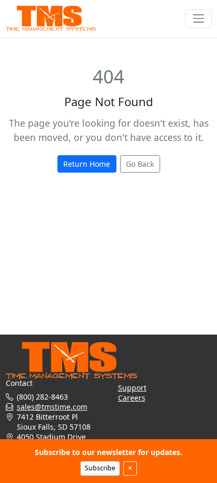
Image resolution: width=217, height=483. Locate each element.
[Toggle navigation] (198, 19)
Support (132, 388)
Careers (131, 398)
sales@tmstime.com (52, 407)
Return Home (86, 164)
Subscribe (100, 467)
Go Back (140, 164)
